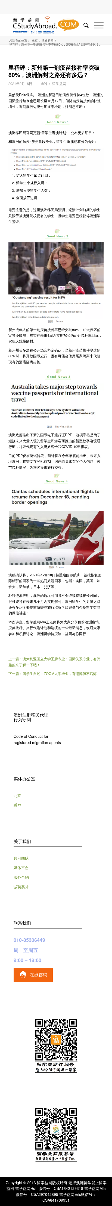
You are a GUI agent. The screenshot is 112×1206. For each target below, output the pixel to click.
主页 (35, 40)
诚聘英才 (21, 886)
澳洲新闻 (48, 40)
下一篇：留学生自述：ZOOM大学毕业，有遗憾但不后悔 (52, 673)
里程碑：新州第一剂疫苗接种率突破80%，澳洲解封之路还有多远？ (54, 71)
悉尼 (17, 805)
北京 (17, 795)
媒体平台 (21, 867)
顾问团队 (21, 858)
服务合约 (21, 877)
